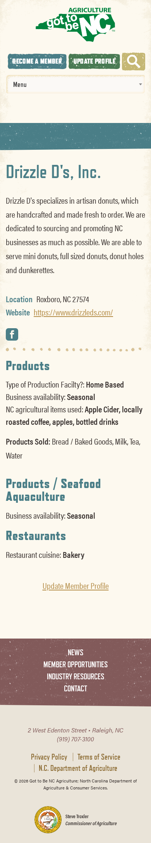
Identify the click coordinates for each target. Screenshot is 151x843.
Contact (75, 688)
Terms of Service (98, 757)
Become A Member (37, 61)
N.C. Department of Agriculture (78, 768)
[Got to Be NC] (75, 24)
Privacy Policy (49, 757)
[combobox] (75, 84)
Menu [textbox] (20, 84)
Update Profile (94, 61)
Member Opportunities (75, 664)
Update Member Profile (76, 585)
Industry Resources (75, 676)
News (75, 652)
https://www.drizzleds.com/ (73, 312)
